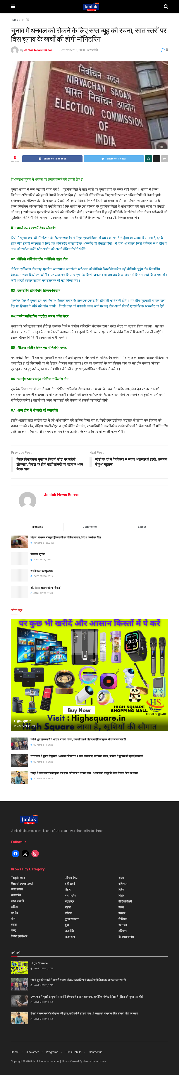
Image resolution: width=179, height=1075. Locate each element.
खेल (13, 918)
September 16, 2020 (72, 50)
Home (14, 19)
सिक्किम (123, 919)
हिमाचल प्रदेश (38, 554)
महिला (68, 907)
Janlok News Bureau (38, 50)
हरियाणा (123, 931)
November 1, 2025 (26, 726)
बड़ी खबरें (70, 883)
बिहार (68, 889)
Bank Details (73, 1052)
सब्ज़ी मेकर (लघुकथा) (42, 571)
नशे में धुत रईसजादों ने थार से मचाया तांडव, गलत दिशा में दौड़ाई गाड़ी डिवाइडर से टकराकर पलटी (78, 739)
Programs (52, 1052)
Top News (18, 878)
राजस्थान (70, 936)
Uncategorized (22, 883)
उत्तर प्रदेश (17, 889)
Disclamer (32, 1052)
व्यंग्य (121, 907)
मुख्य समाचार (72, 919)
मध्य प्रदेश (70, 895)
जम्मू (13, 930)
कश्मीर (14, 912)
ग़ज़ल (14, 924)
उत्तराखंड (16, 895)
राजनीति (25, 19)
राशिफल (123, 883)
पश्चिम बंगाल (71, 878)
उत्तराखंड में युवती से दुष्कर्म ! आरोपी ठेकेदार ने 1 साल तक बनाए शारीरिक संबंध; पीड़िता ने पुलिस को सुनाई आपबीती (87, 756)
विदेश (121, 889)
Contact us (95, 1052)
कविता (14, 907)
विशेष (121, 895)
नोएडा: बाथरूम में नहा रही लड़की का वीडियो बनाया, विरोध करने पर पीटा (66, 537)
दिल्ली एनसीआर (19, 936)
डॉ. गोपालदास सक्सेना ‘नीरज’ (45, 587)
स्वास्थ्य (123, 925)
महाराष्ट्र (69, 901)
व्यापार (122, 913)
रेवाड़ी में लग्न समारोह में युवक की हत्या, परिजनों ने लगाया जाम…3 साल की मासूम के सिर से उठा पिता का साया (84, 773)
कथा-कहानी (17, 901)
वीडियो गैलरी (125, 901)
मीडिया (68, 913)
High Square (22, 721)
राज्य (121, 878)
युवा (67, 925)
